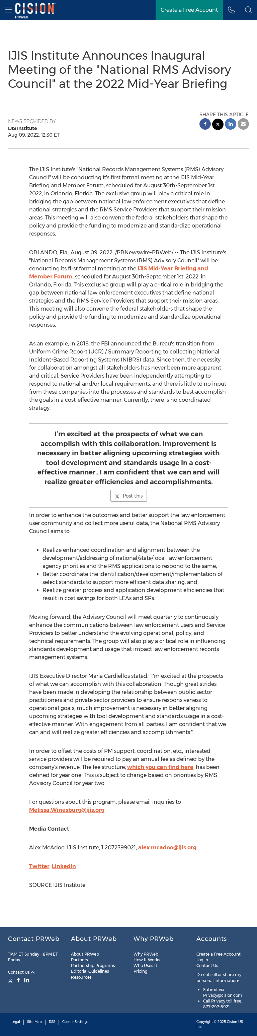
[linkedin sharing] (230, 124)
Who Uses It (145, 965)
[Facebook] (18, 980)
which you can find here (160, 767)
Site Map (34, 1022)
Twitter (39, 866)
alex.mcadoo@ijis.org (167, 847)
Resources (81, 977)
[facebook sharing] (205, 124)
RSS (52, 1022)
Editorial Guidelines (90, 971)
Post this (133, 496)
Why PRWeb (146, 954)
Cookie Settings (75, 1022)
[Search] (248, 10)
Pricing (141, 971)
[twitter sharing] (218, 125)
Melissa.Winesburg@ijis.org (66, 810)
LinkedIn (64, 866)
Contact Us (19, 972)
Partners (79, 959)
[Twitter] (11, 980)
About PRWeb (85, 954)
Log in (202, 959)
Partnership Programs (93, 965)
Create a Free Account (189, 10)
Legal (15, 1022)
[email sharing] (243, 124)
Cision (232, 1022)
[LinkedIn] (26, 980)
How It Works (147, 959)
